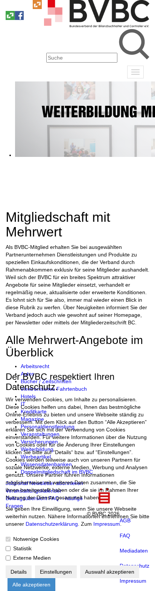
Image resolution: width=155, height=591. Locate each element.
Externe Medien (32, 558)
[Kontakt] (10, 7)
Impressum (106, 524)
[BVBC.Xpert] (10, 18)
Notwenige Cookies (36, 539)
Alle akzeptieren (31, 585)
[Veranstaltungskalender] (19, 7)
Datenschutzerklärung (52, 524)
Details (19, 572)
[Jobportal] (28, 7)
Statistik (22, 548)
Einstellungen (56, 572)
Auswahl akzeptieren (109, 572)
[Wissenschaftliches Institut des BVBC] (37, 7)
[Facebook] (19, 18)
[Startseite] (96, 25)
